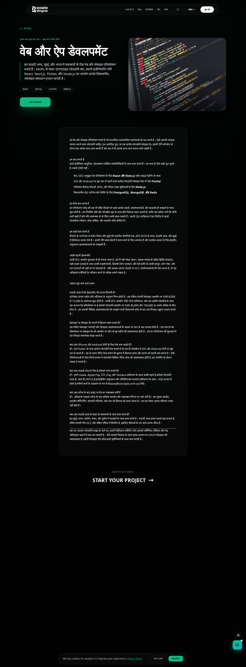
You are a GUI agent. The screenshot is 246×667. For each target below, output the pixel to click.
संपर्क (166, 9)
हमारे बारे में (130, 9)
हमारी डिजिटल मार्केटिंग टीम (123, 430)
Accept (176, 658)
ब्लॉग (158, 9)
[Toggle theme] (178, 10)
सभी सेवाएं (27, 28)
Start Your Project (119, 480)
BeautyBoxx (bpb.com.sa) (124, 383)
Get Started (35, 102)
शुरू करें (207, 9)
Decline (158, 658)
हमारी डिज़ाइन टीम (92, 439)
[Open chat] (237, 645)
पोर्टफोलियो (149, 9)
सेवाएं (139, 9)
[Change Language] (238, 635)
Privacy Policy (134, 658)
